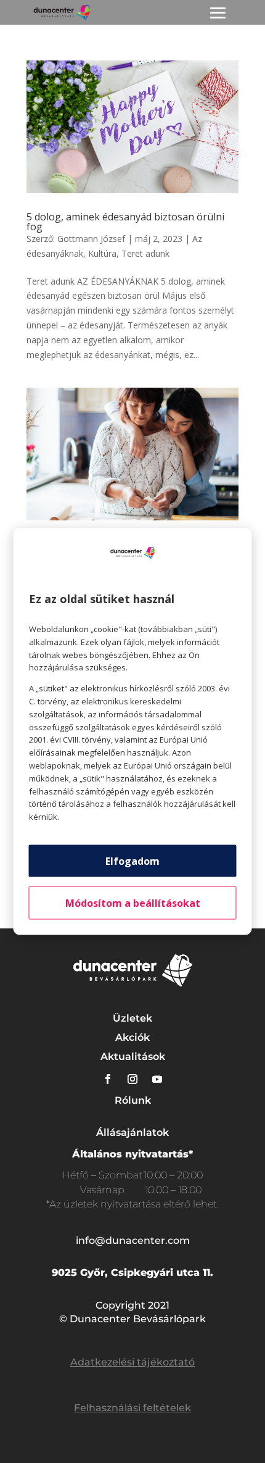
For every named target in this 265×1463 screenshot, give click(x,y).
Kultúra (102, 253)
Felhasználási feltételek (132, 1408)
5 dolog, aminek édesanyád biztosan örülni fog (125, 221)
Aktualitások (132, 1056)
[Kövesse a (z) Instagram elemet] (132, 1079)
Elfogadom (132, 860)
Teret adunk (145, 253)
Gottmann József (91, 238)
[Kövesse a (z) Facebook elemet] (108, 1079)
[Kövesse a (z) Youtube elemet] (157, 1079)
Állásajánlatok (132, 1132)
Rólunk (133, 1100)
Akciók (132, 1037)
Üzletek (132, 1018)
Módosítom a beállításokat (132, 902)
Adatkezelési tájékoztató (132, 1362)
